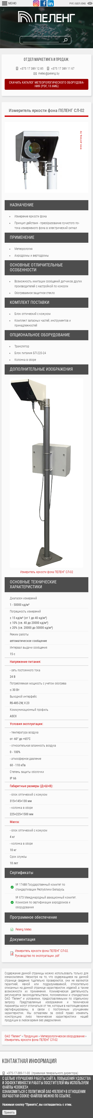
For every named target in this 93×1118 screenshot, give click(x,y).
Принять (9, 1112)
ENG (83, 3)
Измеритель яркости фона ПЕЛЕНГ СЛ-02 (31, 1040)
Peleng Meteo (24, 929)
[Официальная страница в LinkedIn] (50, 3)
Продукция (31, 1036)
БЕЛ (77, 3)
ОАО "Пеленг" (13, 1036)
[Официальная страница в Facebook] (43, 3)
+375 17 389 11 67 (62, 68)
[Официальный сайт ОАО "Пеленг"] (46, 21)
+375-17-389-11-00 (19, 1073)
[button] (46, 158)
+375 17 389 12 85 (31, 68)
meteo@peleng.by (48, 73)
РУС (71, 3)
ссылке (65, 1096)
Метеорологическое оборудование (62, 1036)
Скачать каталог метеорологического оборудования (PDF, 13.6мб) (46, 84)
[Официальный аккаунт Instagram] (36, 3)
